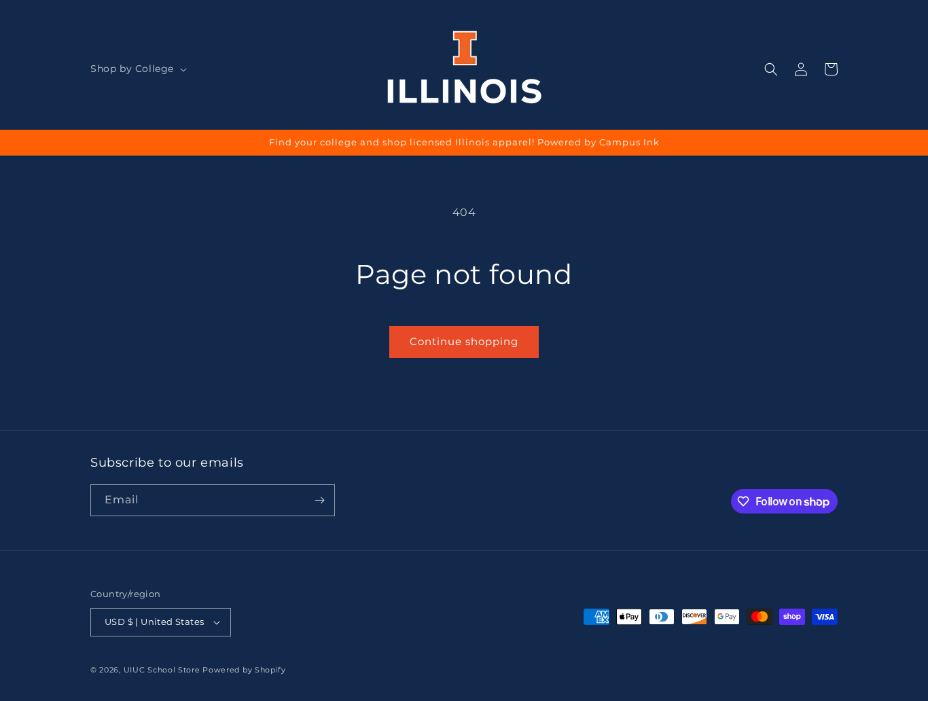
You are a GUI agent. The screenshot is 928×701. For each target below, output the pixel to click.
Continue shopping (464, 341)
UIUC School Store (162, 670)
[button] (137, 68)
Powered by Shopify (244, 670)
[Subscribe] (319, 500)
